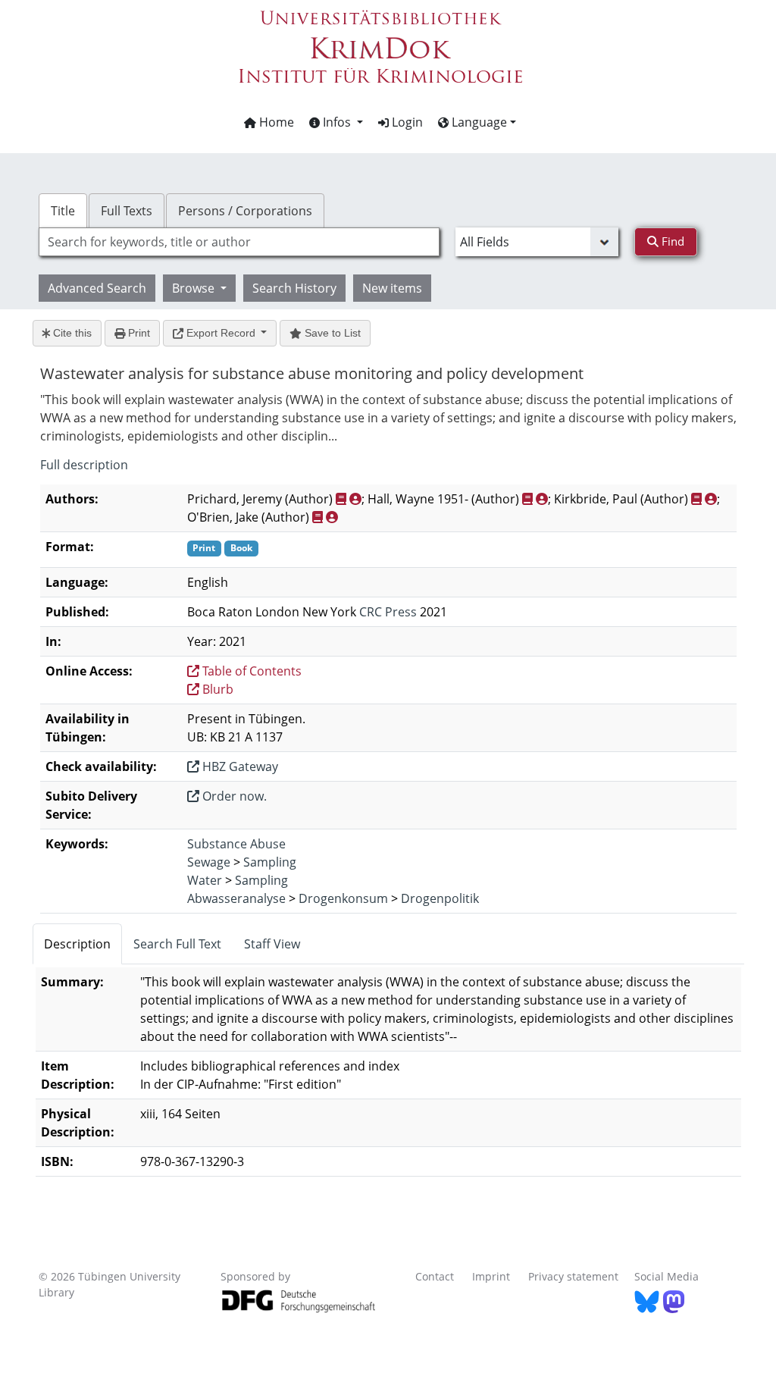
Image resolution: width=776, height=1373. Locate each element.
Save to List (331, 333)
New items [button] (392, 288)
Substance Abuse (236, 843)
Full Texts (126, 210)
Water (204, 880)
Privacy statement (573, 1276)
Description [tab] (77, 944)
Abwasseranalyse (236, 898)
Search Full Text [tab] (177, 944)
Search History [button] (294, 288)
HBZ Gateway (238, 766)
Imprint (491, 1276)
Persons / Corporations (245, 210)
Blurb (216, 689)
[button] (336, 122)
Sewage (208, 862)
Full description (84, 464)
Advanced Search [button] (97, 288)
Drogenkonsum (343, 898)
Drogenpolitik (440, 898)
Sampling (269, 862)
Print (137, 333)
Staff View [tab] (272, 944)
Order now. (233, 796)
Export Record (220, 333)
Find (671, 241)
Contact (434, 1276)
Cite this (71, 333)
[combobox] (239, 241)
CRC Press (388, 611)
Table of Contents (250, 671)
